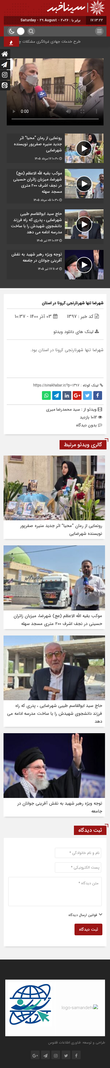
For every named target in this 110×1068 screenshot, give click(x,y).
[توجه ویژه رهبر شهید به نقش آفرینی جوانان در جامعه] (55, 264)
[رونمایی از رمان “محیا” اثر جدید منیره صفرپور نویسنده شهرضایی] (55, 148)
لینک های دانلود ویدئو (74, 331)
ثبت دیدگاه (88, 929)
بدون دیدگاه (86, 425)
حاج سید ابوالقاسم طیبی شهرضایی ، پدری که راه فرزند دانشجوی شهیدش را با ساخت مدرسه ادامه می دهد (54, 713)
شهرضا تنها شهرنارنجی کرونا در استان (73, 303)
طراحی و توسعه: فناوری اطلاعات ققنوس (76, 1042)
